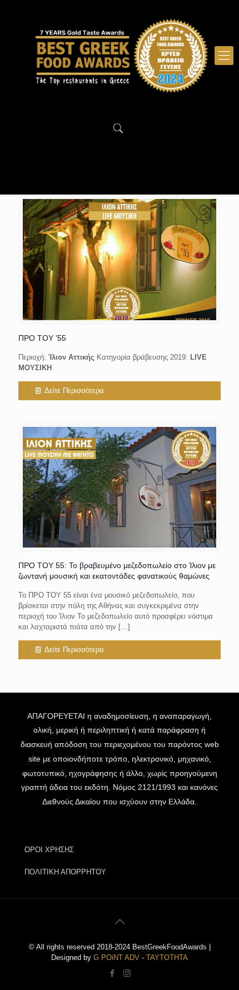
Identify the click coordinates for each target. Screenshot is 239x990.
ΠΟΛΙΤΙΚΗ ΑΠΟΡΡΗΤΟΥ (65, 872)
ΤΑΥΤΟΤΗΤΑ (167, 957)
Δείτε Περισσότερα (74, 390)
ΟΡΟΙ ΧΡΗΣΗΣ (49, 849)
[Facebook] (112, 973)
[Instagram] (127, 973)
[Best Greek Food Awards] (119, 56)
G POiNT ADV (116, 957)
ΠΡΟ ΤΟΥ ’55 (42, 338)
